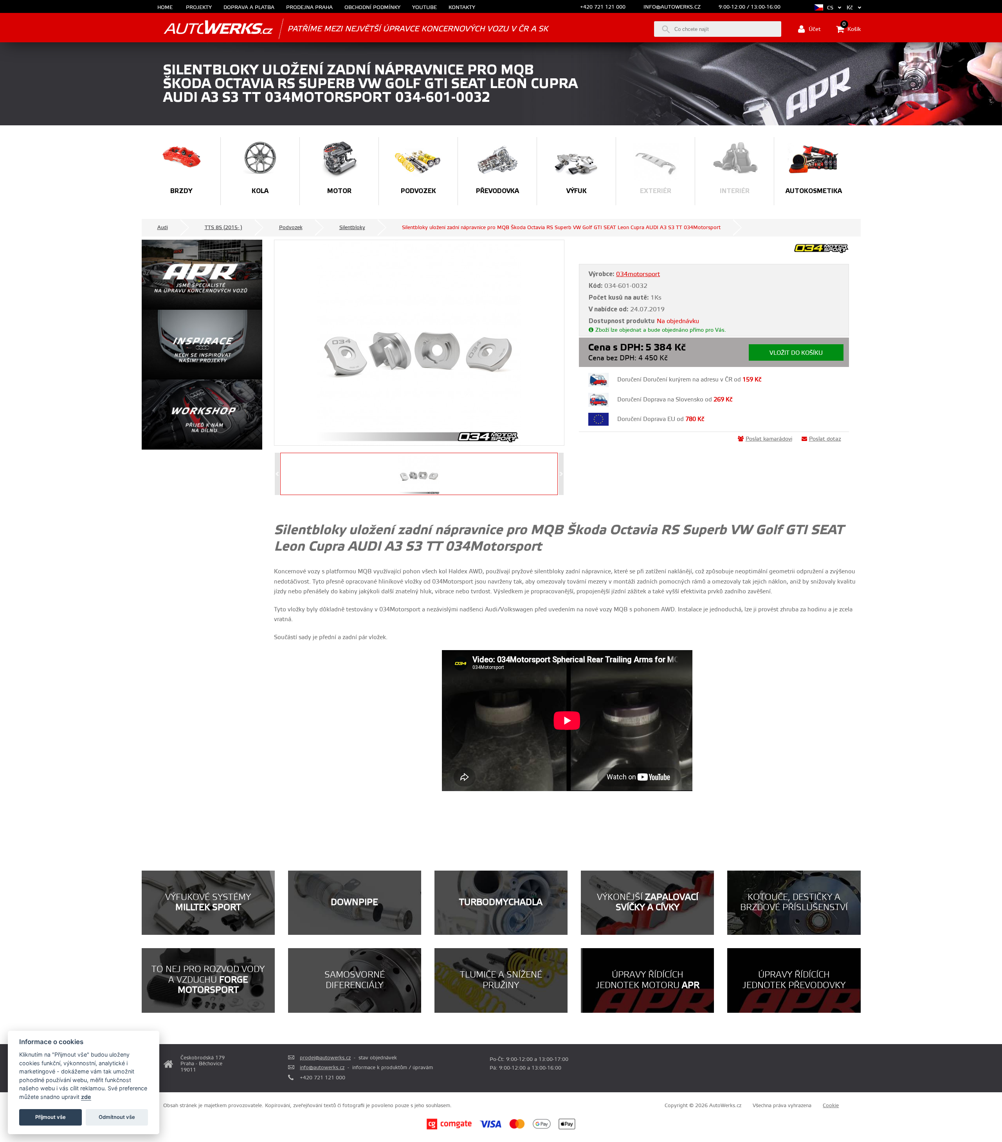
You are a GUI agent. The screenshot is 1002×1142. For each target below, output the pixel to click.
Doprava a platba (248, 7)
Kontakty (462, 7)
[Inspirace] (202, 345)
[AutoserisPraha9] (202, 414)
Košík (851, 28)
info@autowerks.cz (672, 7)
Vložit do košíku (796, 353)
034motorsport (638, 274)
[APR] (202, 275)
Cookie (831, 1105)
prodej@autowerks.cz (325, 1058)
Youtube (424, 7)
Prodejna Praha (309, 7)
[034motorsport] (821, 252)
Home (165, 7)
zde (86, 1096)
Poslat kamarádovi (769, 439)
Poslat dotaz (825, 439)
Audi (162, 227)
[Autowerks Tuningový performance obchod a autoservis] (207, 28)
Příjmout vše (50, 1117)
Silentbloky (352, 227)
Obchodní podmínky (372, 7)
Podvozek (291, 227)
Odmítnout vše (117, 1117)
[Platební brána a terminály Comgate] (449, 1128)
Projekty (199, 7)
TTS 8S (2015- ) (223, 227)
